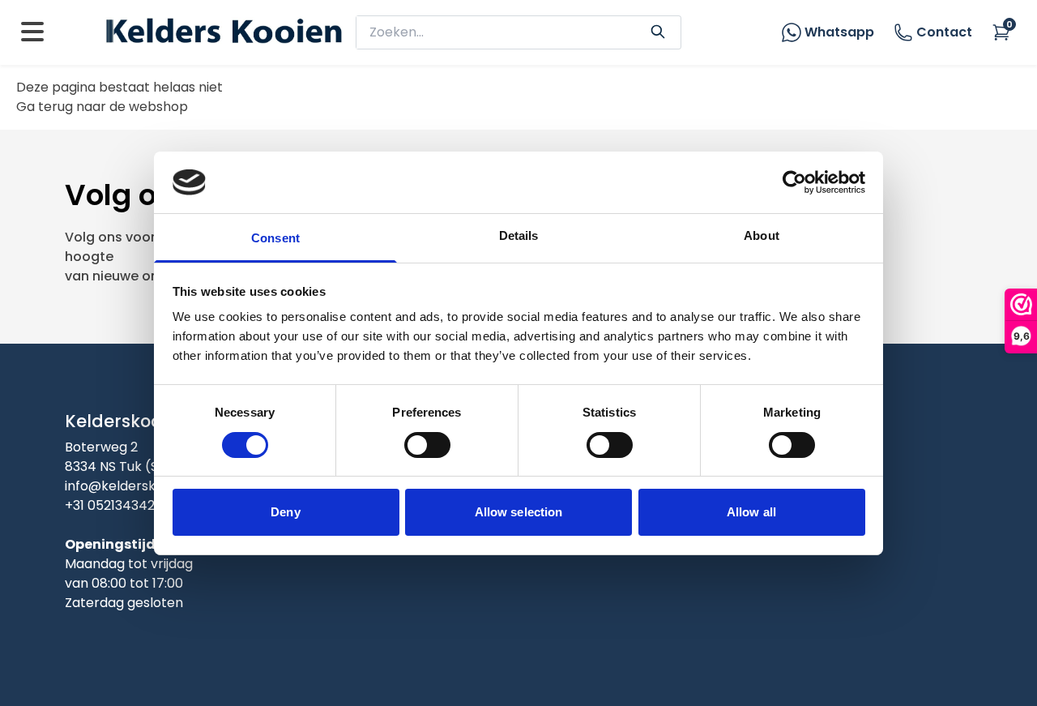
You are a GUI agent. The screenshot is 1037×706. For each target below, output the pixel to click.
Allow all (751, 512)
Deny (285, 512)
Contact (944, 32)
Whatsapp (839, 32)
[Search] (658, 30)
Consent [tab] (275, 238)
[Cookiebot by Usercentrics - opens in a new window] (794, 182)
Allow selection (519, 512)
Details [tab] (519, 235)
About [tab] (761, 235)
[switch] (427, 445)
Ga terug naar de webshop (102, 106)
